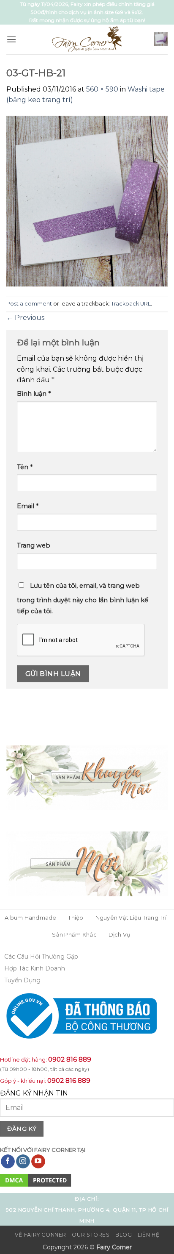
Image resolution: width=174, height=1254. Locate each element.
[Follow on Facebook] (8, 1161)
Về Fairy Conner (40, 1235)
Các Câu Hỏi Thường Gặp (41, 956)
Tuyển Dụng (22, 980)
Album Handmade (31, 918)
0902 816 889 (69, 1059)
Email (27, 506)
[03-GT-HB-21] (87, 201)
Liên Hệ (148, 1235)
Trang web (33, 545)
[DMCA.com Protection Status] (35, 1180)
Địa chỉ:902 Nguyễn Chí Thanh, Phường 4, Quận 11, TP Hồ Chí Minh (87, 1209)
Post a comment (29, 303)
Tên (25, 467)
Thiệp (75, 918)
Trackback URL (131, 303)
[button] (11, 39)
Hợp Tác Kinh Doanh (34, 968)
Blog (123, 1235)
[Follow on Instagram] (23, 1161)
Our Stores (90, 1235)
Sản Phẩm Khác (74, 934)
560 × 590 (102, 89)
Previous (25, 318)
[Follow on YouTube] (38, 1161)
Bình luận (34, 394)
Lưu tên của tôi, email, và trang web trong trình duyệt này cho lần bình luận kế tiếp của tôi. (82, 598)
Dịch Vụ (120, 934)
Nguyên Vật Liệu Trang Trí (130, 918)
